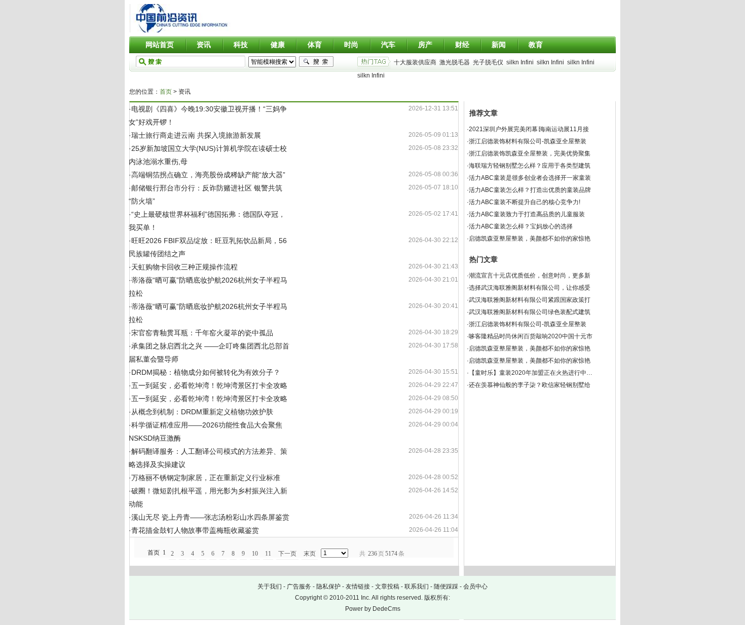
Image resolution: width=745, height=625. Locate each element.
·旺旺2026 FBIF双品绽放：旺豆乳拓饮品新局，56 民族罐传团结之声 (208, 247)
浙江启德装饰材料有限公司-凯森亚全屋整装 (527, 141)
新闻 (499, 45)
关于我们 (269, 586)
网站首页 (159, 45)
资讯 (204, 45)
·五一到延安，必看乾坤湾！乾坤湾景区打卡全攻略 (208, 385)
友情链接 (358, 586)
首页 (166, 91)
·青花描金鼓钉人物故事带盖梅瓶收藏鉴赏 (194, 530)
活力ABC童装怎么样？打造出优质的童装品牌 (530, 189)
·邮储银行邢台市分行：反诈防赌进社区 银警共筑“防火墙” (205, 194)
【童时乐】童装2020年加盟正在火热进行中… (530, 372)
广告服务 (299, 586)
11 (268, 553)
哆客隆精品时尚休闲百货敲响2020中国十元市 (530, 336)
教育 (536, 45)
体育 (315, 45)
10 (255, 553)
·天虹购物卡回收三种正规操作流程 (183, 267)
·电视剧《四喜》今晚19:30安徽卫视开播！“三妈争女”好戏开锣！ (208, 115)
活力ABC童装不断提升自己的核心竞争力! (524, 202)
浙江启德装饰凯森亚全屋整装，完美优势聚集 (529, 153)
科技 (241, 45)
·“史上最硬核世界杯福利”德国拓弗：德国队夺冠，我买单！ (207, 220)
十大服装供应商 (415, 62)
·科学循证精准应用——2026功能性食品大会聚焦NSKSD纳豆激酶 (205, 431)
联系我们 (416, 586)
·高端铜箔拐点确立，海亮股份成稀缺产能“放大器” (207, 175)
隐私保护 (328, 586)
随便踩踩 (446, 586)
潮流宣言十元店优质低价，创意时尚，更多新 (529, 275)
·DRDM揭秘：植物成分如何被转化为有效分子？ (204, 372)
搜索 (316, 61)
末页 (310, 553)
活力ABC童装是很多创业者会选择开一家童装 (530, 177)
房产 (425, 45)
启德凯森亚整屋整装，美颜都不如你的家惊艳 (529, 238)
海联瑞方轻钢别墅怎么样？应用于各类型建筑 (529, 165)
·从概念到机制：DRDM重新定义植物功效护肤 (201, 412)
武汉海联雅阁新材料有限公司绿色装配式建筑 (529, 312)
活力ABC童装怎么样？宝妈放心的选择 (521, 226)
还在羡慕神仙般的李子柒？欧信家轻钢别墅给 (529, 384)
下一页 (287, 553)
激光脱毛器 (454, 62)
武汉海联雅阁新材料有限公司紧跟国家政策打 (529, 299)
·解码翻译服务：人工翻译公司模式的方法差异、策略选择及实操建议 (208, 457)
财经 (462, 45)
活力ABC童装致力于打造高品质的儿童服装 (527, 214)
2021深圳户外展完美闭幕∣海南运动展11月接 (529, 129)
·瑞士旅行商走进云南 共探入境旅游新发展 (195, 135)
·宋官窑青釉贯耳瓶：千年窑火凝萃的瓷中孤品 (201, 333)
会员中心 (475, 586)
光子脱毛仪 (488, 62)
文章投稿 (387, 586)
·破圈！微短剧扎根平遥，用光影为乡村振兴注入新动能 (208, 497)
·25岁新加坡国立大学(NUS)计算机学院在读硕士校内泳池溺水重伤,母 (208, 155)
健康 (278, 45)
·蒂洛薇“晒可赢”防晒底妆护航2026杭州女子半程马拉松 (208, 286)
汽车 (388, 45)
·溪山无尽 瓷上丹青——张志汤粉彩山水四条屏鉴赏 (209, 517)
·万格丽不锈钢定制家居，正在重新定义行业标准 (204, 478)
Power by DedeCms (372, 608)
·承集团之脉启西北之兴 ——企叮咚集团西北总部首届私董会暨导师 (209, 352)
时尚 (351, 45)
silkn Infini (520, 62)
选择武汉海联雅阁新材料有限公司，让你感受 (529, 287)
